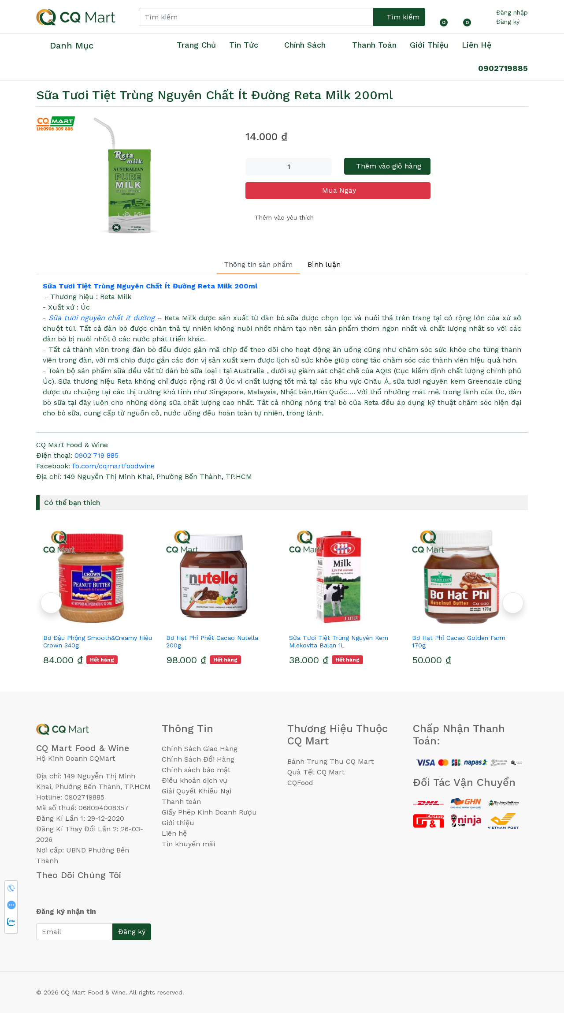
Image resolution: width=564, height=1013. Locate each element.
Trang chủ (196, 44)
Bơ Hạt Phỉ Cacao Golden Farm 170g (458, 641)
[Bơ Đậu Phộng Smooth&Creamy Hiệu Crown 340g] (97, 576)
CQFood (300, 782)
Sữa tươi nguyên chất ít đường (101, 318)
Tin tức (243, 44)
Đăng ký (507, 21)
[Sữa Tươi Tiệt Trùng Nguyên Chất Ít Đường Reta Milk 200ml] (135, 179)
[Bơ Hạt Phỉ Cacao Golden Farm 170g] (466, 576)
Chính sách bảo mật (196, 770)
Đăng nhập (512, 12)
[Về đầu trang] (540, 959)
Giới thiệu (178, 823)
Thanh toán (181, 801)
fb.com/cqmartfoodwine (113, 466)
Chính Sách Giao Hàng (199, 748)
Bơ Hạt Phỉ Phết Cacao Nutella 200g (212, 641)
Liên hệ (476, 44)
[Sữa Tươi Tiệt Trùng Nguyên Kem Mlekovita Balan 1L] (343, 576)
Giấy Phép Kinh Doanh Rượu (209, 812)
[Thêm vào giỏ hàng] (114, 622)
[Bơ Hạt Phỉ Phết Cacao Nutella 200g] (220, 576)
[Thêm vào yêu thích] (82, 622)
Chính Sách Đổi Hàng (198, 759)
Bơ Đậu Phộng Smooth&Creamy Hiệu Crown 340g (97, 641)
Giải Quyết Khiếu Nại (196, 791)
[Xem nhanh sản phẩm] (98, 622)
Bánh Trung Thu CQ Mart (330, 761)
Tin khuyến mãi (188, 844)
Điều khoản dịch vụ (194, 780)
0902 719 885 (96, 455)
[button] (512, 602)
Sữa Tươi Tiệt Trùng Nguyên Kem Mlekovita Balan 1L (338, 641)
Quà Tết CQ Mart (316, 772)
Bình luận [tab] (324, 264)
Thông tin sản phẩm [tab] (258, 264)
